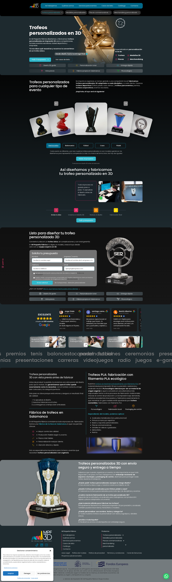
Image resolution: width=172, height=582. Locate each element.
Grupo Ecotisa (104, 579)
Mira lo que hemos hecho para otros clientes (60, 289)
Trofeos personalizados (51, 12)
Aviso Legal (34, 578)
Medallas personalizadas (76, 12)
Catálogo (122, 6)
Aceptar (11, 573)
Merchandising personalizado (125, 12)
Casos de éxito (107, 6)
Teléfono (35, 265)
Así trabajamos (51, 6)
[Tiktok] (37, 545)
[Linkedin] (41, 545)
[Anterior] (56, 103)
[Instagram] (46, 545)
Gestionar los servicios (10, 568)
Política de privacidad (23, 578)
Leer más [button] (65, 328)
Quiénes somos (68, 6)
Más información (72, 279)
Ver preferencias (43, 573)
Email (66, 265)
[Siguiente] (126, 103)
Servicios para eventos (88, 6)
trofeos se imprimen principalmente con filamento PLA (116, 384)
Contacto (134, 6)
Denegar (27, 573)
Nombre (35, 256)
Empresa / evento (71, 256)
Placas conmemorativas (98, 12)
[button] (50, 551)
